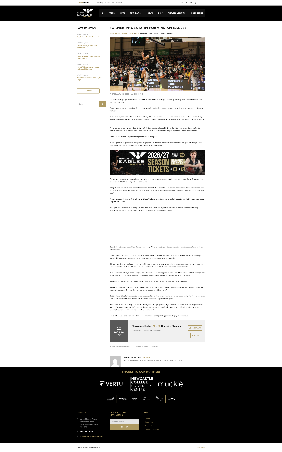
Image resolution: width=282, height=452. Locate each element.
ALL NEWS (88, 91)
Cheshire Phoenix (124, 347)
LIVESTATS (196, 328)
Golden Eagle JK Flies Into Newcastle (87, 47)
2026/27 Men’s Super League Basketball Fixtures (88, 68)
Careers (147, 418)
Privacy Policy (149, 426)
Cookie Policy (149, 422)
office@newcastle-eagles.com (92, 436)
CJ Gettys (137, 347)
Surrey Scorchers (150, 347)
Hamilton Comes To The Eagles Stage (89, 79)
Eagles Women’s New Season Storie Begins (88, 57)
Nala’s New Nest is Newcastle (89, 37)
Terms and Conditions (152, 430)
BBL (113, 347)
